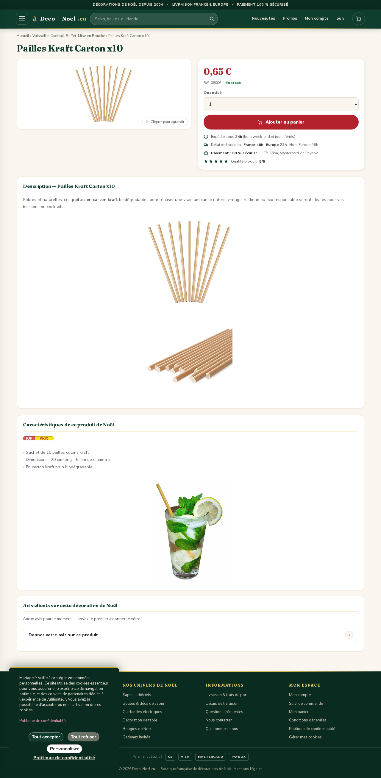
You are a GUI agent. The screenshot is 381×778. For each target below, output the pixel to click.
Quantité (213, 92)
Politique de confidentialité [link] (64, 758)
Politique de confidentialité (312, 729)
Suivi (340, 18)
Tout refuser (83, 736)
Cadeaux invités (136, 737)
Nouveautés (263, 18)
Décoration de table (140, 720)
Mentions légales (248, 768)
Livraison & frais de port (227, 695)
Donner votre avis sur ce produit (63, 635)
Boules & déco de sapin (143, 703)
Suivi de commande (306, 703)
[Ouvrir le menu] (22, 19)
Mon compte (317, 18)
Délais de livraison (222, 703)
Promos (290, 18)
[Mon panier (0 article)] (358, 19)
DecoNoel (63, 18)
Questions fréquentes (224, 712)
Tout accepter (46, 736)
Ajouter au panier (285, 122)
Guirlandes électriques (142, 712)
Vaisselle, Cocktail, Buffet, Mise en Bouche (68, 35)
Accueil (23, 35)
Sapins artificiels (137, 695)
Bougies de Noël (137, 729)
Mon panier (299, 712)
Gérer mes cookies (305, 737)
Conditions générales (308, 720)
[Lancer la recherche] (211, 19)
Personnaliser (64, 748)
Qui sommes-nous (222, 729)
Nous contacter (219, 720)
